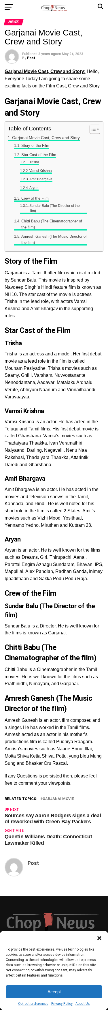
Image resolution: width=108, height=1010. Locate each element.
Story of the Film (35, 145)
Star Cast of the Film (38, 155)
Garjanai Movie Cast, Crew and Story (46, 137)
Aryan (34, 188)
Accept (54, 991)
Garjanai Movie (58, 799)
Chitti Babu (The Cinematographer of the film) (51, 224)
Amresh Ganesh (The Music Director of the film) (54, 239)
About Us (82, 1004)
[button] (99, 938)
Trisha (34, 162)
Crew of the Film (35, 198)
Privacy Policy (62, 1004)
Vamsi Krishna (40, 171)
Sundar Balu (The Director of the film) (54, 208)
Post (31, 58)
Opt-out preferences (33, 1004)
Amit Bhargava (40, 179)
